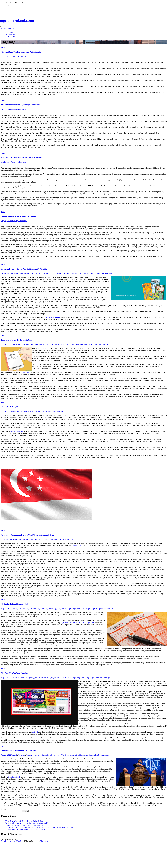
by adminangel (21, 56)
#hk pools (21, 344)
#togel (13, 56)
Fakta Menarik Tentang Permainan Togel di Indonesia (22, 157)
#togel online (76, 273)
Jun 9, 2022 (5, 539)
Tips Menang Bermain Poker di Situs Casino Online (24, 821)
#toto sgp (61, 539)
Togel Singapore (11, 36)
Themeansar (44, 841)
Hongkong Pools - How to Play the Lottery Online (20, 750)
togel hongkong (11, 32)
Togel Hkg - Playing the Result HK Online (17, 340)
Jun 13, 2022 (5, 411)
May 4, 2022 (5, 678)
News (3, 47)
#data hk (14, 344)
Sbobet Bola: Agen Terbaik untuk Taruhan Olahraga (24, 825)
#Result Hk (64, 344)
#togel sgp (85, 273)
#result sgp (52, 273)
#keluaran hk (44, 344)
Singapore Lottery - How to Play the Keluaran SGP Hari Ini (24, 269)
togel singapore (77, 545)
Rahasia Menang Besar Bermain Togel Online (18, 216)
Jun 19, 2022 (5, 344)
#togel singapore (96, 273)
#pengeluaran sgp (17, 411)
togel (2, 402)
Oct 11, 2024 (5, 162)
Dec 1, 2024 (5, 109)
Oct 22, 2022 (5, 273)
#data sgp (14, 273)
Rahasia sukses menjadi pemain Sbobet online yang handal (26, 823)
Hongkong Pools (14, 777)
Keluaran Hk (10, 34)
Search (3, 809)
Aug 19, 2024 (6, 221)
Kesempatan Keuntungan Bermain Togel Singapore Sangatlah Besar (27, 535)
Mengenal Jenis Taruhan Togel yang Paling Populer (21, 52)
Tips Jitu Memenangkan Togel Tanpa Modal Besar (20, 105)
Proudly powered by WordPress (12, 841)
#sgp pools (61, 273)
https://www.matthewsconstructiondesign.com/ (77, 623)
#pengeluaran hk (55, 678)
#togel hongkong (81, 344)
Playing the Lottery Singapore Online (15, 604)
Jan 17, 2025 (5, 56)
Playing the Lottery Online (11, 407)
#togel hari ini (35, 411)
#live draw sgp (35, 273)
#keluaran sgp (24, 273)
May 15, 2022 (6, 609)
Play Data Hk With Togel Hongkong (15, 673)
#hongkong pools (32, 344)
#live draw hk (55, 344)
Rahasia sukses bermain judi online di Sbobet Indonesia (25, 829)
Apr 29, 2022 (6, 755)
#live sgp (44, 273)
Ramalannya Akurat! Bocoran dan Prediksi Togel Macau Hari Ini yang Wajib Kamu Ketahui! (39, 827)
